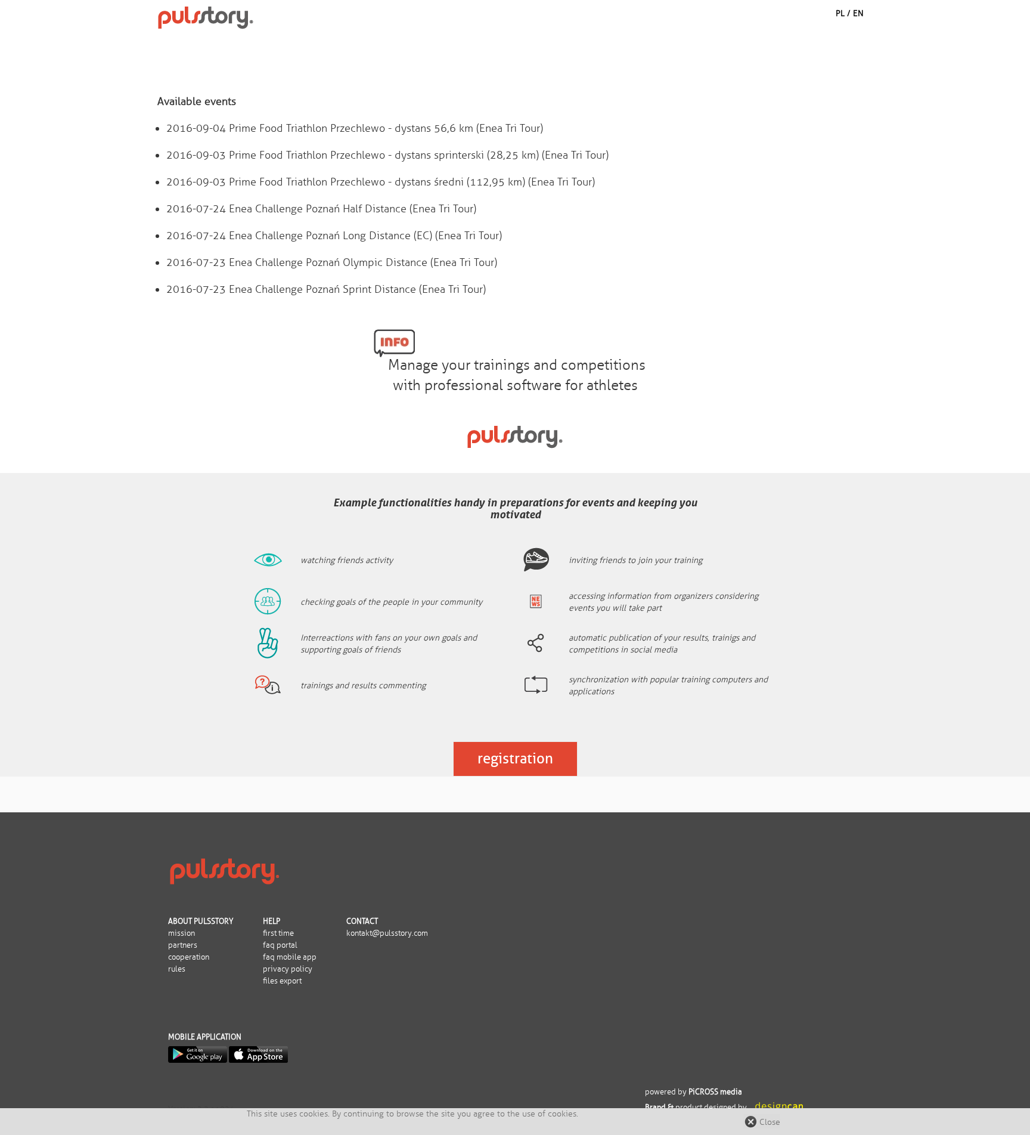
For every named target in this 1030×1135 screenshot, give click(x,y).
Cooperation (188, 957)
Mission (181, 933)
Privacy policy (287, 969)
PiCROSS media (715, 1092)
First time (278, 933)
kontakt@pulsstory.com (387, 933)
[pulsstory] (224, 870)
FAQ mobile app (290, 957)
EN (858, 13)
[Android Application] (197, 1054)
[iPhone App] (258, 1054)
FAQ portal (280, 945)
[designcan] (779, 1107)
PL (840, 13)
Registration (515, 758)
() (354, 128)
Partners (182, 945)
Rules (176, 969)
